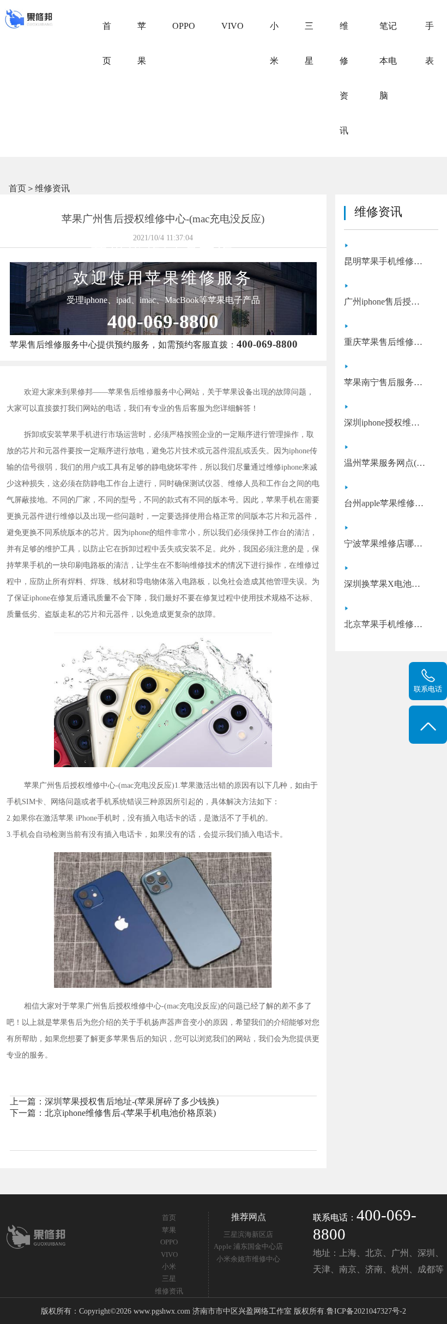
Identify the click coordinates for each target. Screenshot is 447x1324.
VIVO (232, 26)
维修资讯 (344, 78)
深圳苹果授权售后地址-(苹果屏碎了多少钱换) (132, 1101)
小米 (274, 43)
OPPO (183, 26)
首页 (106, 43)
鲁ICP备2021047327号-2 (366, 1311)
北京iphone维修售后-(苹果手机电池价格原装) (130, 1112)
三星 (309, 43)
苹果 (141, 43)
